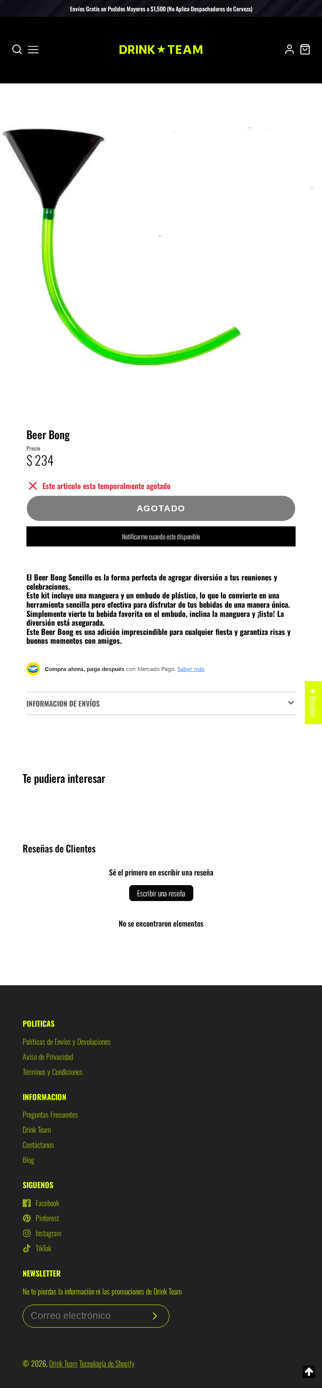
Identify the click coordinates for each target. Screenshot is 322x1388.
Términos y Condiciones (53, 1071)
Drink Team (37, 1129)
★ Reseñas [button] (313, 702)
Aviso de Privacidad (48, 1056)
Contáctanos (38, 1144)
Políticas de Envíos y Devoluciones (67, 1041)
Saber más (191, 669)
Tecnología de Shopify (107, 1363)
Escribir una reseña (161, 893)
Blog (28, 1159)
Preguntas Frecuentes (50, 1114)
